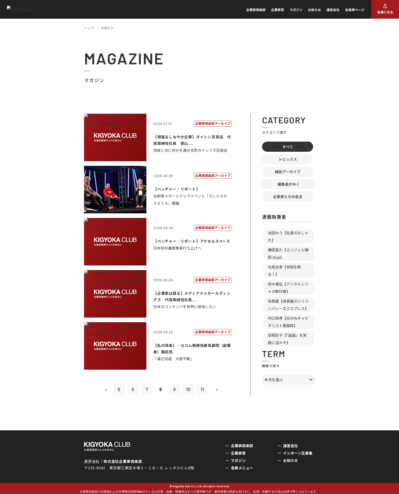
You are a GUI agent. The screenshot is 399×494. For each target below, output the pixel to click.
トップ (89, 28)
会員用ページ (354, 9)
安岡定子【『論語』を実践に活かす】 (287, 338)
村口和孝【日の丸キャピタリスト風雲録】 (288, 321)
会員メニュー (242, 467)
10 (188, 389)
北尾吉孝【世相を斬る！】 (284, 270)
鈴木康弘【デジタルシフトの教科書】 (288, 287)
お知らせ (314, 9)
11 (202, 389)
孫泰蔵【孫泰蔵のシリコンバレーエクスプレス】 (288, 304)
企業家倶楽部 (256, 9)
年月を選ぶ (273, 379)
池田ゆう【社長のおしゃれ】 (288, 236)
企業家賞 (277, 9)
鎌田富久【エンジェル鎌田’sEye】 (288, 253)
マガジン (296, 9)
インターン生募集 (297, 453)
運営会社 (332, 9)
